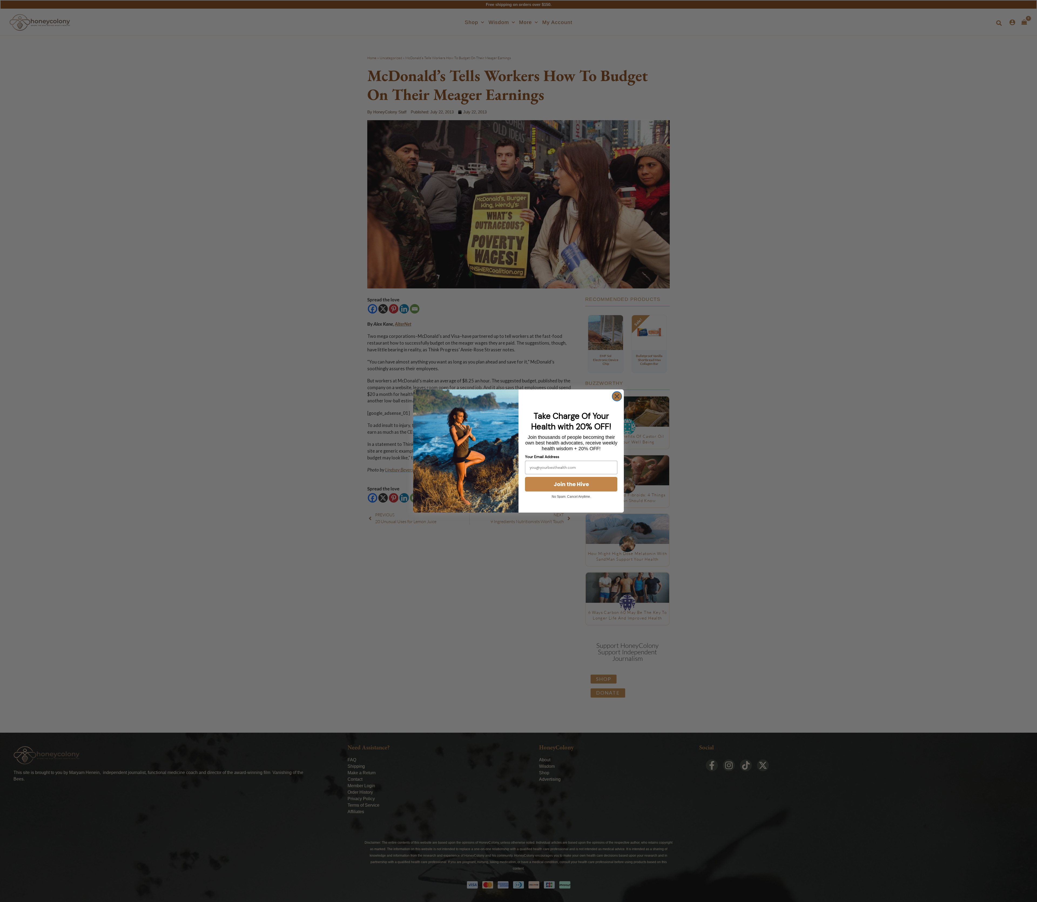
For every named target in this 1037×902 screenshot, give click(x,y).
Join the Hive (571, 484)
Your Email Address (542, 456)
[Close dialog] (617, 396)
